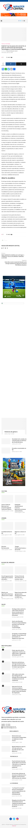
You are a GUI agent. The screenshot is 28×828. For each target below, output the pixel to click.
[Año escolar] (14, 458)
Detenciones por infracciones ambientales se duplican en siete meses (19, 738)
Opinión (3, 518)
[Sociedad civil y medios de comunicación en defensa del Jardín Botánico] (5, 441)
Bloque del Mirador (7, 562)
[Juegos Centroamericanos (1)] (14, 276)
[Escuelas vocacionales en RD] (5, 450)
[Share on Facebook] (6, 57)
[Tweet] (21, 64)
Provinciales (14, 756)
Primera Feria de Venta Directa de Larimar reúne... (19, 577)
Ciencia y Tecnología (5, 43)
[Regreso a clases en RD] (21, 526)
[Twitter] (20, 21)
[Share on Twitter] (8, 57)
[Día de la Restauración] (7, 541)
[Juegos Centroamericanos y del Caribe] (21, 541)
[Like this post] (3, 57)
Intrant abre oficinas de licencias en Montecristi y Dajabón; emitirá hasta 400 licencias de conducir (19, 776)
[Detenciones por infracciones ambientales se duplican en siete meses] (5, 738)
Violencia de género (10, 432)
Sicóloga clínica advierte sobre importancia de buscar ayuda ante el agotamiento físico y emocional (19, 612)
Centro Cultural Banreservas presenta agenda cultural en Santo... (6, 507)
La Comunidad (14, 783)
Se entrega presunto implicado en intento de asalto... (7, 577)
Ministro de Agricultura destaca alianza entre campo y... (7, 595)
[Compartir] (11, 64)
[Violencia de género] (14, 426)
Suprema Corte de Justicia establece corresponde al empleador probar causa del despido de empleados (19, 689)
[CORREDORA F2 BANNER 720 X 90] (14, 13)
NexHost (14, 825)
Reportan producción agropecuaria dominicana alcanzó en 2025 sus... (21, 595)
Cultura (4, 491)
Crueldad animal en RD (6, 532)
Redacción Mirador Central (11, 51)
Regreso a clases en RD (20, 532)
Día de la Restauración (5, 547)
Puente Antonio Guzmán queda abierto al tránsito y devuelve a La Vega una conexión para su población (19, 764)
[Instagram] (22, 21)
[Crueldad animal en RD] (7, 526)
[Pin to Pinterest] (9, 57)
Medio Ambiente (14, 731)
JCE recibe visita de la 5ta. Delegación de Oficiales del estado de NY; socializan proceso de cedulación (19, 677)
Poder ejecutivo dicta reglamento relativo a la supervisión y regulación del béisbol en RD (18, 653)
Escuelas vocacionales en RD (19, 449)
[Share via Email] (11, 57)
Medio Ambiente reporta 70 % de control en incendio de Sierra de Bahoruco (18, 749)
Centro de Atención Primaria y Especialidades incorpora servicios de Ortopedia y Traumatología (19, 624)
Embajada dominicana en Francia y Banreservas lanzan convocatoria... (20, 508)
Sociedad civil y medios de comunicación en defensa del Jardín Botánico (19, 440)
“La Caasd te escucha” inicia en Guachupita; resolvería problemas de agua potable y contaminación (18, 791)
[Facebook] (10, 819)
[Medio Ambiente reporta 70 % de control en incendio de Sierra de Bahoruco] (5, 749)
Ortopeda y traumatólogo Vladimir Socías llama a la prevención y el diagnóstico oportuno (19, 636)
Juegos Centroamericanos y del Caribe (20, 548)
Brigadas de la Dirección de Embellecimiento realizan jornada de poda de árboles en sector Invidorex (19, 803)
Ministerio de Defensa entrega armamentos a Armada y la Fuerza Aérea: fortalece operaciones (19, 665)
